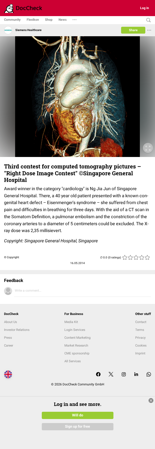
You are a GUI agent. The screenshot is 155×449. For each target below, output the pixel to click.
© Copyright (11, 257)
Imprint (140, 353)
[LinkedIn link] (136, 375)
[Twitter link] (111, 375)
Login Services (74, 330)
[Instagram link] (123, 375)
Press (8, 338)
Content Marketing (77, 338)
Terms (139, 330)
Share (133, 30)
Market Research (76, 345)
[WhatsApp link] (149, 375)
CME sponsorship (76, 353)
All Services (72, 361)
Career (8, 345)
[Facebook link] (98, 375)
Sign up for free (77, 426)
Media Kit (71, 322)
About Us (10, 322)
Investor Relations (16, 330)
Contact (140, 322)
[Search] (147, 20)
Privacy (140, 338)
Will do (77, 415)
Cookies (141, 345)
